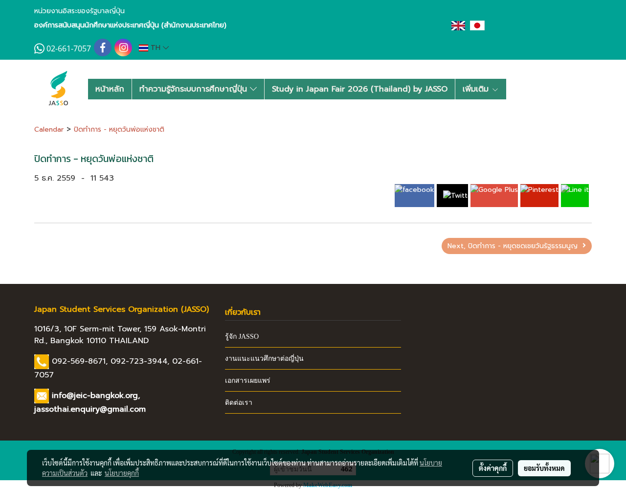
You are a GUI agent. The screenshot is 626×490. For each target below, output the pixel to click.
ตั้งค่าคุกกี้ (493, 468)
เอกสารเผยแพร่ (247, 380)
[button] (522, 89)
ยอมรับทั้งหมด (544, 468)
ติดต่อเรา (238, 402)
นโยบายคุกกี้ (122, 472)
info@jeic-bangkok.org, (96, 395)
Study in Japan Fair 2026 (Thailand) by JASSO (359, 89)
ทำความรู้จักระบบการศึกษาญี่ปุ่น (194, 89)
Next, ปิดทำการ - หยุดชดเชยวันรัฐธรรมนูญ (514, 246)
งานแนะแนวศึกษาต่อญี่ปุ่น (264, 358)
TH (155, 48)
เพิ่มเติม (477, 89)
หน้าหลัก (109, 89)
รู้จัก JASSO (242, 336)
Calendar (49, 129)
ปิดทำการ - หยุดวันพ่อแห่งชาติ (119, 129)
